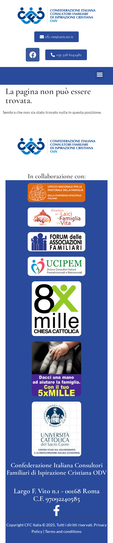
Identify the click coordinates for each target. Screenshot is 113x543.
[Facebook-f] (56, 510)
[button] (99, 74)
